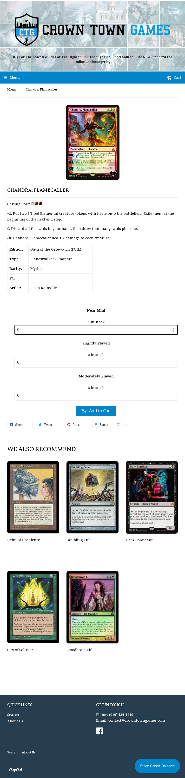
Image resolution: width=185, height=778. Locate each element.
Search (13, 715)
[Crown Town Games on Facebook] (99, 732)
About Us (15, 721)
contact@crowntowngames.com (136, 720)
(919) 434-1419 (121, 715)
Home (11, 89)
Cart (177, 77)
